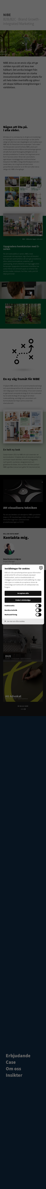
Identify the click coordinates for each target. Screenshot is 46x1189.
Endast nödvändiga (23, 600)
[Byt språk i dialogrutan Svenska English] (40, 568)
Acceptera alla (23, 593)
